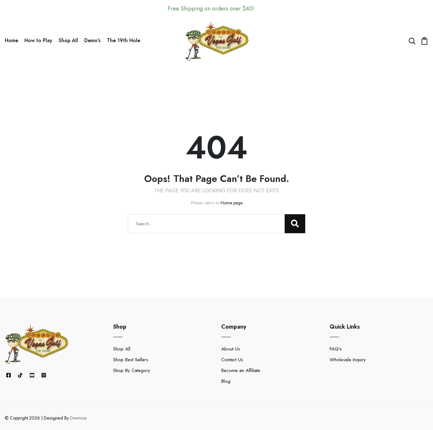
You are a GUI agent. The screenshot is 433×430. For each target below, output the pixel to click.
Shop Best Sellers (130, 359)
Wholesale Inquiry (348, 359)
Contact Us (232, 359)
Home (11, 40)
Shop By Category (131, 370)
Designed (53, 417)
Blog (225, 381)
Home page (231, 203)
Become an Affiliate (240, 370)
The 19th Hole (123, 40)
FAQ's (336, 348)
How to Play (38, 40)
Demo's (92, 40)
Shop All (68, 40)
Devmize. (78, 418)
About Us (230, 348)
